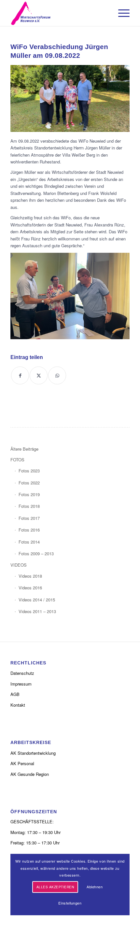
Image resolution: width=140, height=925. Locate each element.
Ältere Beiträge (24, 449)
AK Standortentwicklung (33, 753)
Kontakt (17, 705)
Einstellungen (69, 903)
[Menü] (121, 13)
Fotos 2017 (29, 518)
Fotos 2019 (29, 494)
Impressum (21, 684)
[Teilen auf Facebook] (20, 375)
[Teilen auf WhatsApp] (57, 375)
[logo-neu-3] (57, 13)
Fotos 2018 (29, 506)
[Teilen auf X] (39, 375)
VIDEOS (18, 565)
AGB (15, 694)
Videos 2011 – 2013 (37, 611)
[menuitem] (121, 13)
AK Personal (22, 763)
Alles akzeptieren (55, 887)
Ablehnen (95, 886)
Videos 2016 (30, 588)
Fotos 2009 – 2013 (36, 553)
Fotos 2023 (29, 471)
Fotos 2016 (29, 530)
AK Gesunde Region (29, 774)
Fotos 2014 (29, 542)
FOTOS (17, 459)
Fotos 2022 (29, 483)
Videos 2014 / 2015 (37, 600)
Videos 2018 (30, 576)
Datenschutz (22, 673)
